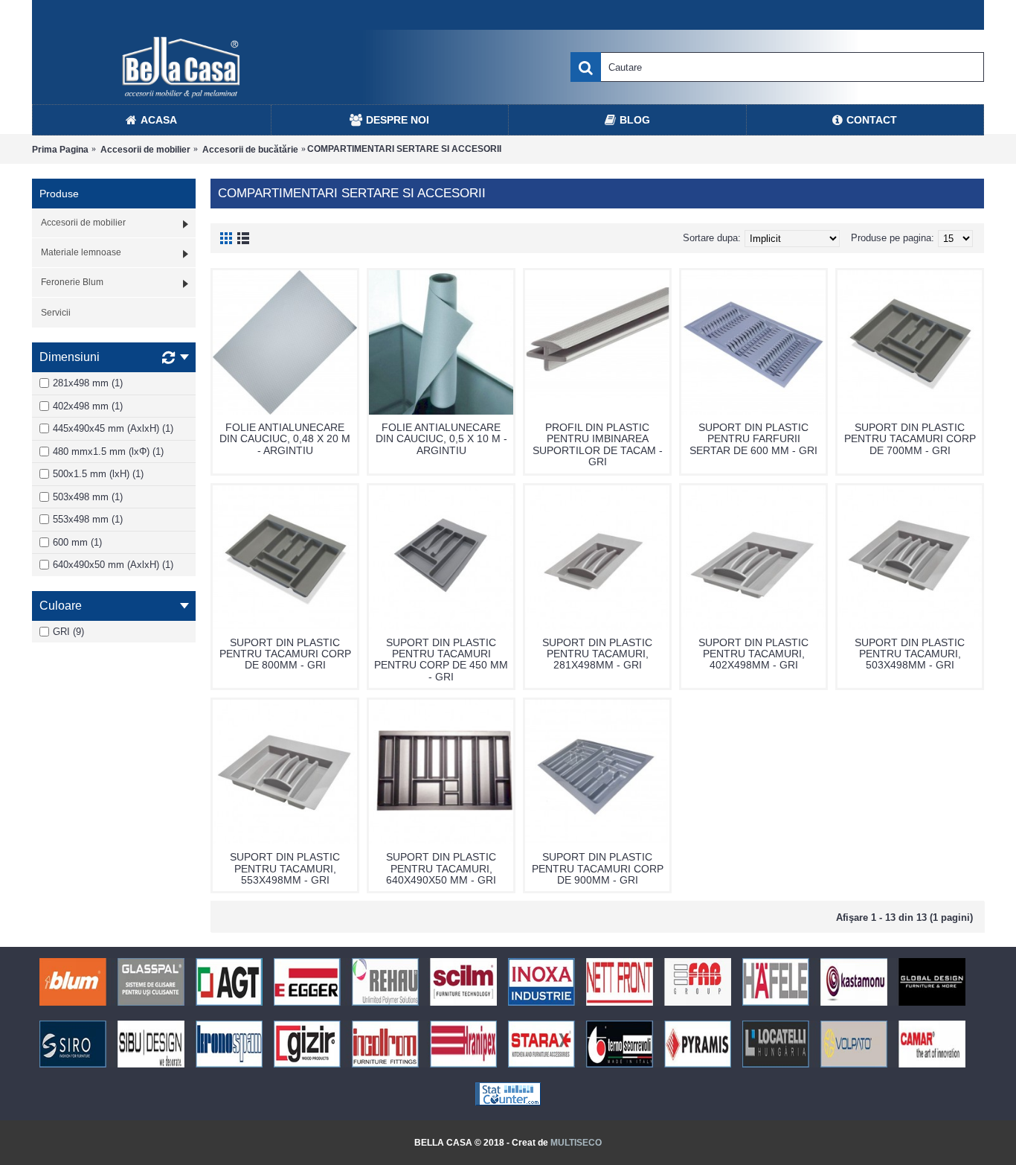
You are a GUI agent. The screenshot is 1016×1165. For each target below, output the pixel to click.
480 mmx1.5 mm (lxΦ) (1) (108, 451)
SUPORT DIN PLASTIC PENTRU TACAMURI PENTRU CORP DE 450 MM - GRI (441, 659)
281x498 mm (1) (88, 383)
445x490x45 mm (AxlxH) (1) (113, 428)
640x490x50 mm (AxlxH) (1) (113, 564)
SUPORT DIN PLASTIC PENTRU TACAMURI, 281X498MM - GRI (597, 653)
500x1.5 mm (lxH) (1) (98, 473)
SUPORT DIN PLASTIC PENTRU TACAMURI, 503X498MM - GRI (910, 653)
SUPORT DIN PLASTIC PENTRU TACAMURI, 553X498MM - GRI (285, 868)
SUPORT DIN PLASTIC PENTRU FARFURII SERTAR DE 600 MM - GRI (753, 438)
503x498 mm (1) (88, 496)
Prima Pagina (60, 149)
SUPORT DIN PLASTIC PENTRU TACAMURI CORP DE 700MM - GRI (910, 438)
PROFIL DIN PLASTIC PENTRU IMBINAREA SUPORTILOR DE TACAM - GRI (598, 444)
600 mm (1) (77, 542)
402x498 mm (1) (88, 406)
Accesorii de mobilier (145, 149)
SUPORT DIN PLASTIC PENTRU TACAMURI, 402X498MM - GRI (753, 653)
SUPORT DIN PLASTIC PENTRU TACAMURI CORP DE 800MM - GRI (285, 653)
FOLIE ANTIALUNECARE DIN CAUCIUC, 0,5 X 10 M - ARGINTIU (441, 438)
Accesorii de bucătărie (250, 149)
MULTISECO (576, 1142)
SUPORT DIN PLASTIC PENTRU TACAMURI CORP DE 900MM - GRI (597, 868)
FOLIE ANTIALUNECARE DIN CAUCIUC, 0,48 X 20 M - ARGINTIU (284, 438)
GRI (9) (68, 631)
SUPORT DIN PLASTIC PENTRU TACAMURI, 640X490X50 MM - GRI (441, 868)
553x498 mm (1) (88, 519)
